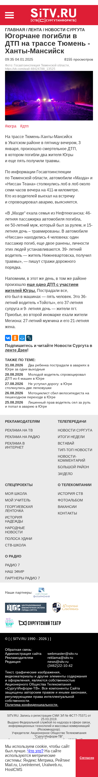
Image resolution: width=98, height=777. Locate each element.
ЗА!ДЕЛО (65, 474)
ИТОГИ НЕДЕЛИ (71, 437)
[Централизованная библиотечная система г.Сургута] (28, 608)
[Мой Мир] (22, 338)
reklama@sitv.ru (60, 658)
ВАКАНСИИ (67, 507)
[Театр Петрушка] (12, 623)
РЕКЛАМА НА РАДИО (22, 437)
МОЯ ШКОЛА (16, 494)
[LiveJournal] (29, 338)
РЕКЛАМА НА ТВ (19, 430)
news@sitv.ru (58, 662)
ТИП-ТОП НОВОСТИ (75, 450)
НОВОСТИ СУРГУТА (75, 430)
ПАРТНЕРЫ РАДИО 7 (22, 578)
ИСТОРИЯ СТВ (70, 494)
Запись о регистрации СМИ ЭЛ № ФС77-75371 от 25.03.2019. (55, 717)
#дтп (24, 126)
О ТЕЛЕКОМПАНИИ (74, 485)
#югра (10, 126)
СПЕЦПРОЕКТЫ (19, 485)
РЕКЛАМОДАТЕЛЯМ (22, 421)
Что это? (35, 751)
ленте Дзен (16, 350)
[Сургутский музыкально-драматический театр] (42, 623)
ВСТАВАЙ (66, 443)
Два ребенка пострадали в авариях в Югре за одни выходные (47, 367)
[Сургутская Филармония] (44, 592)
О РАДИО (13, 556)
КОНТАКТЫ (67, 513)
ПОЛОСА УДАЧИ (18, 539)
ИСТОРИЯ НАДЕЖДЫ (14, 519)
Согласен (87, 758)
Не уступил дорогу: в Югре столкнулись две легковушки (38, 386)
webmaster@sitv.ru (62, 654)
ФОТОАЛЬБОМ (70, 500)
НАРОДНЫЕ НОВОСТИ (15, 530)
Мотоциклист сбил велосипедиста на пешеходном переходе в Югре (47, 395)
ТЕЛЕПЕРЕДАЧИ (72, 421)
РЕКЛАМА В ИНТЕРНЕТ (15, 445)
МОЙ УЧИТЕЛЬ (17, 500)
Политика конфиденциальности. (31, 705)
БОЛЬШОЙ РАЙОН (73, 467)
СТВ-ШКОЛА (15, 545)
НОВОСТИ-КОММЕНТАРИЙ (71, 458)
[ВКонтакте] (8, 338)
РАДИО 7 (12, 565)
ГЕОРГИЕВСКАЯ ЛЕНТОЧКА (19, 509)
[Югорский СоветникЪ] (68, 608)
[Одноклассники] (15, 338)
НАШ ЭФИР (14, 572)
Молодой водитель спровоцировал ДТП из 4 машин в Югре (45, 376)
